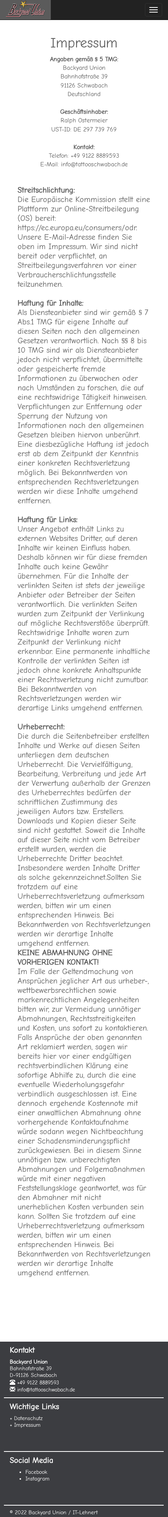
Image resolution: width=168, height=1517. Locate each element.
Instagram (37, 1478)
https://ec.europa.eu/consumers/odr (77, 227)
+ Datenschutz (26, 1418)
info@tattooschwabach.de (46, 1389)
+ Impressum (25, 1425)
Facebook (36, 1472)
